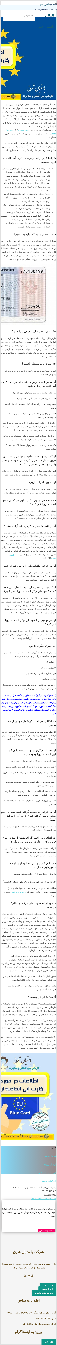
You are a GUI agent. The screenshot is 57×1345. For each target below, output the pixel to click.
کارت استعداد (23, 130)
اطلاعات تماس (49, 1181)
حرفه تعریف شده (19, 892)
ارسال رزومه (50, 1164)
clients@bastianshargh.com (43, 1198)
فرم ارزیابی (50, 1156)
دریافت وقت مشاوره (46, 1172)
